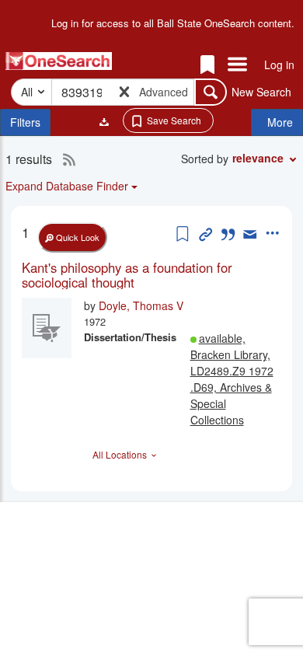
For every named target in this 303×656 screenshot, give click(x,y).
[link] (151, 274)
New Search (261, 91)
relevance (258, 158)
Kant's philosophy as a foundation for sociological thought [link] (127, 274)
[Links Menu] (237, 65)
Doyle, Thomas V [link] (141, 305)
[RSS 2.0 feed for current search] (65, 159)
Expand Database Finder (66, 186)
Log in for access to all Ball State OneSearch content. (172, 23)
